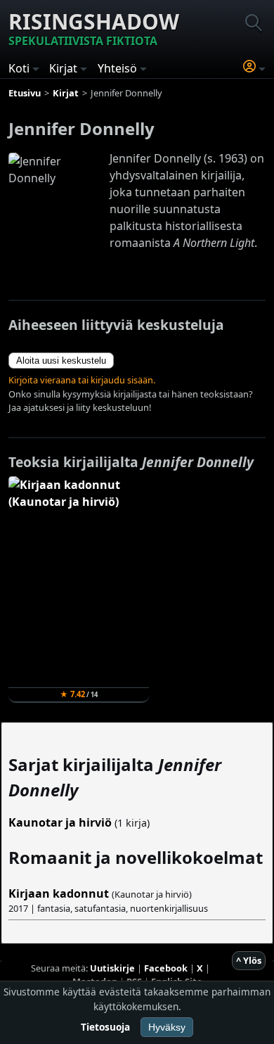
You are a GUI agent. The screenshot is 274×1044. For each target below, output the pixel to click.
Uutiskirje (112, 968)
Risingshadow (93, 28)
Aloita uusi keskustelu (61, 360)
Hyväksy (166, 1027)
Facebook (166, 968)
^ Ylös (248, 960)
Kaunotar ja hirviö (60, 822)
